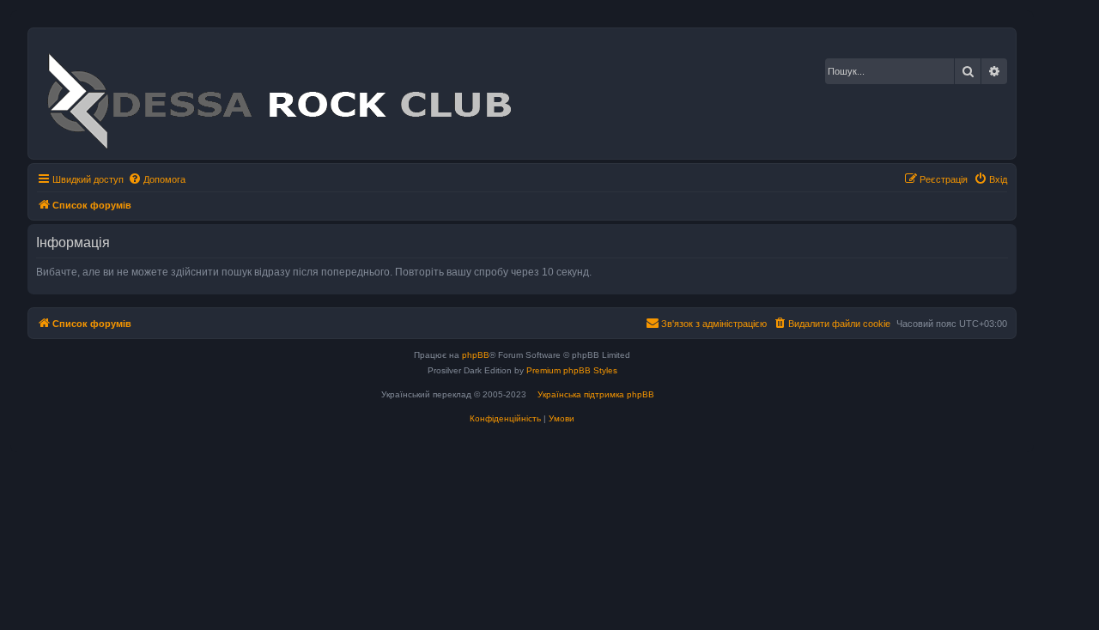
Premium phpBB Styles (571, 370)
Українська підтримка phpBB (595, 394)
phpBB (475, 355)
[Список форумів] (279, 93)
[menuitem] (156, 179)
